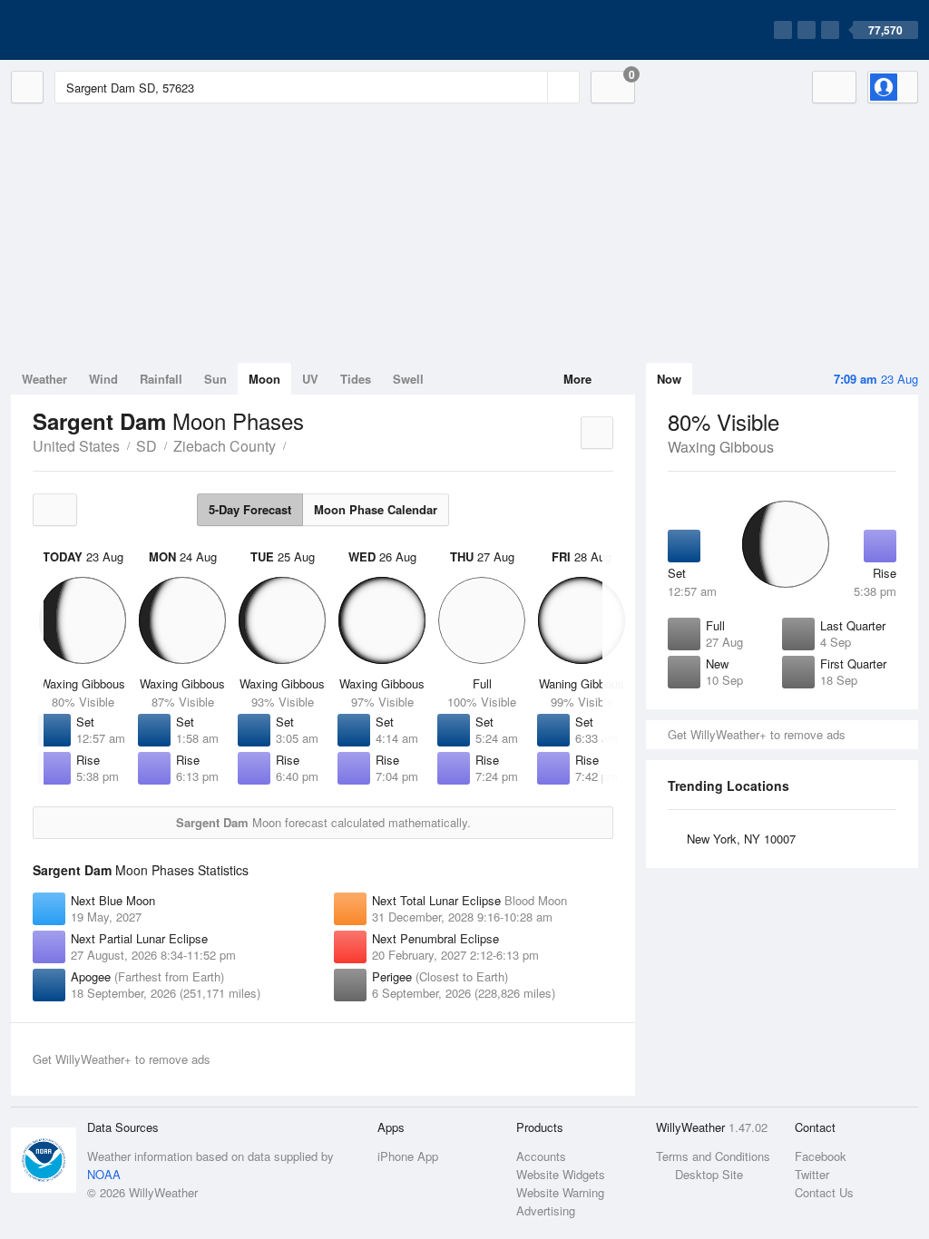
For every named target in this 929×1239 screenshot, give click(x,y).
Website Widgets (560, 1174)
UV (310, 378)
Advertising (545, 1210)
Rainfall (161, 378)
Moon (264, 378)
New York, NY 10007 (741, 838)
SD (146, 445)
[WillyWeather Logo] (96, 30)
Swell (408, 378)
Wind (103, 378)
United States (76, 445)
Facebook (820, 1156)
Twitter (812, 1174)
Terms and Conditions (713, 1156)
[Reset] (531, 87)
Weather (44, 378)
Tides (355, 378)
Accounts (541, 1156)
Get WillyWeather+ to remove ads (757, 734)
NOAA (104, 1174)
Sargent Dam (296, 444)
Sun (215, 378)
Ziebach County (224, 445)
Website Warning (560, 1192)
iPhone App (407, 1156)
